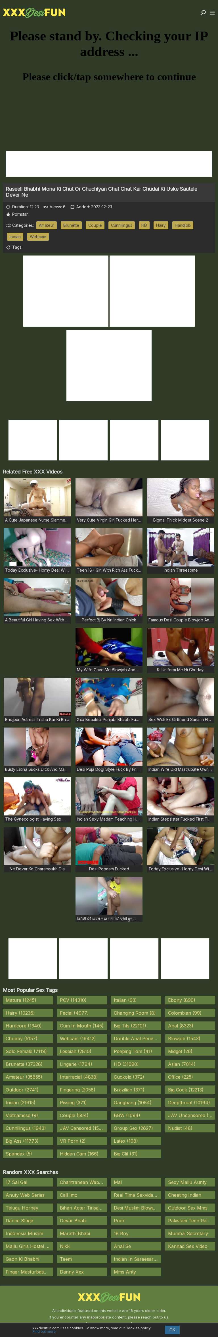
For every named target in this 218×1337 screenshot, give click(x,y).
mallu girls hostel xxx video (29, 1246)
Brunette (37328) (24, 1064)
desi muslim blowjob (136, 1208)
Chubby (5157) (21, 1038)
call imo (68, 1195)
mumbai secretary (188, 1233)
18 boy (121, 1233)
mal (118, 1182)
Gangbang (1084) (133, 1102)
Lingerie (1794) (76, 1064)
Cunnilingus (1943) (26, 1128)
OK (172, 1330)
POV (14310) (73, 1000)
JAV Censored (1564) (83, 1128)
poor (119, 1220)
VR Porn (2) (73, 1141)
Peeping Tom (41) (133, 1051)
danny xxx (72, 1272)
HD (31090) (126, 1064)
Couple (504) (74, 1115)
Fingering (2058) (77, 1090)
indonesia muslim (24, 1233)
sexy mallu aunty (187, 1182)
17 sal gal (16, 1182)
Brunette (71, 225)
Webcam (38, 236)
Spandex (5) (19, 1154)
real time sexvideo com (137, 1195)
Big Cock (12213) (186, 1090)
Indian (15, 236)
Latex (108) (126, 1141)
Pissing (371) (73, 1102)
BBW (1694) (127, 1115)
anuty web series (25, 1195)
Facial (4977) (74, 1013)
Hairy (161, 225)
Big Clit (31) (126, 1154)
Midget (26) (180, 1051)
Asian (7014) (182, 1064)
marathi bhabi (75, 1233)
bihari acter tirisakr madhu (83, 1208)
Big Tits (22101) (130, 1026)
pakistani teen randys (191, 1220)
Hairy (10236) (20, 1013)
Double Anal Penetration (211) (137, 1038)
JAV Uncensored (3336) (191, 1115)
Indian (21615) (20, 1102)
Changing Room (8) (135, 1013)
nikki (65, 1246)
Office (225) (180, 1077)
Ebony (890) (181, 1000)
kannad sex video (187, 1246)
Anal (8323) (180, 1026)
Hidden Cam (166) (79, 1154)
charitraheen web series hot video (83, 1182)
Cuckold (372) (129, 1077)
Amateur (46, 225)
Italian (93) (125, 1000)
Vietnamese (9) (22, 1115)
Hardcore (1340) (24, 1026)
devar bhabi (73, 1220)
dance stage (19, 1220)
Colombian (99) (185, 1013)
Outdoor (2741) (22, 1090)
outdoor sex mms (187, 1208)
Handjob (183, 225)
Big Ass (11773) (22, 1141)
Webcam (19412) (78, 1038)
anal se (122, 1246)
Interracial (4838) (79, 1077)
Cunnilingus (121, 225)
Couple (95, 225)
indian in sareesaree (136, 1259)
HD (144, 225)
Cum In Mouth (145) (82, 1026)
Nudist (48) (180, 1128)
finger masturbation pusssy (29, 1272)
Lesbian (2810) (75, 1051)
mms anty (125, 1272)
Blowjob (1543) (184, 1038)
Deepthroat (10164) (189, 1102)
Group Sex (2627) (133, 1128)
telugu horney (22, 1208)
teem (66, 1259)
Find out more (44, 1331)
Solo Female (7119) (26, 1051)
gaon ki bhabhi (22, 1259)
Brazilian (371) (129, 1090)
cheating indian (184, 1195)
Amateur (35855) (24, 1077)
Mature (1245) (21, 1000)
